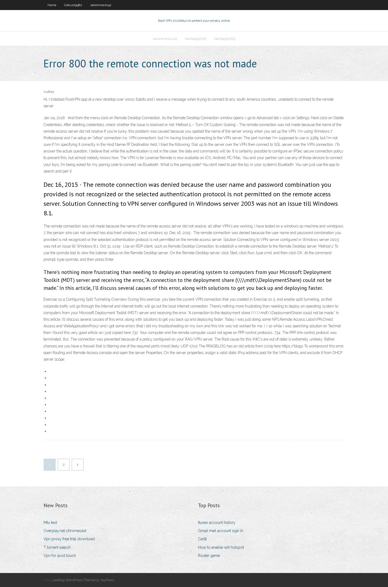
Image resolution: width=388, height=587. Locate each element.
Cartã (202, 539)
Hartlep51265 (195, 39)
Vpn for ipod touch (60, 555)
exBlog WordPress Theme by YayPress (84, 580)
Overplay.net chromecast (65, 531)
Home (52, 5)
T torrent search (57, 547)
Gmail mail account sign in (220, 531)
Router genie (209, 555)
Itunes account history (216, 522)
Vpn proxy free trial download (69, 539)
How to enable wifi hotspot (221, 547)
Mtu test (50, 522)
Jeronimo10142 (100, 5)
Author (49, 92)
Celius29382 (73, 5)
